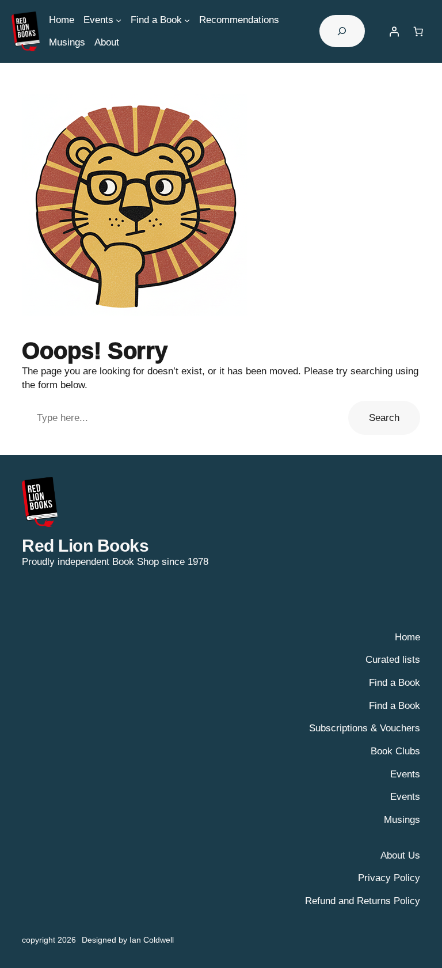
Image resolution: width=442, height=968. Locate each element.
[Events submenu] (118, 19)
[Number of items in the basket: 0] (418, 31)
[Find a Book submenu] (187, 19)
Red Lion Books (85, 545)
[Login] (394, 31)
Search (384, 417)
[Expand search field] (342, 31)
